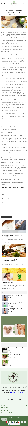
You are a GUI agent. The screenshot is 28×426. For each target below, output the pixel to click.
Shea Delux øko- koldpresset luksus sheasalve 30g (17, 348)
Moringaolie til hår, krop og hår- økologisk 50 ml (16, 303)
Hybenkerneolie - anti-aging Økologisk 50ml (15, 309)
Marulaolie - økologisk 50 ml (15, 295)
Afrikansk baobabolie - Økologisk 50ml (16, 361)
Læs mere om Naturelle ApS (17, 392)
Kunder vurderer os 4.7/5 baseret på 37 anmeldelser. (13, 187)
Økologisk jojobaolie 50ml (14, 354)
